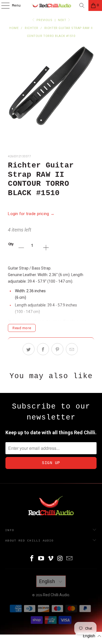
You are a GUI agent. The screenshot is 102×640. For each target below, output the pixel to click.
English (47, 581)
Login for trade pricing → (31, 213)
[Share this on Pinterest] (57, 349)
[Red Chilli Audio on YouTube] (41, 559)
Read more (22, 328)
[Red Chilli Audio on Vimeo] (51, 559)
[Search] (82, 5)
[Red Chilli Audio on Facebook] (32, 559)
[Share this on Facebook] (43, 349)
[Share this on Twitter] (29, 349)
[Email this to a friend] (72, 349)
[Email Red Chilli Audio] (70, 559)
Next (62, 20)
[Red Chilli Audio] (51, 5)
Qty (11, 244)
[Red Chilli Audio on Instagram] (60, 559)
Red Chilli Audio (56, 595)
